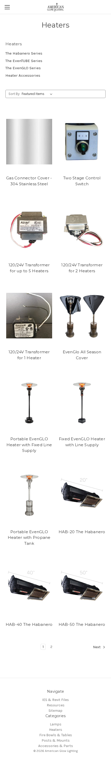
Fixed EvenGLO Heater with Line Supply (82, 441)
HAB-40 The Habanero (29, 624)
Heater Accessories (22, 75)
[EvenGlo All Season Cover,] (82, 315)
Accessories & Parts (55, 746)
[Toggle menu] (7, 7)
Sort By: (14, 94)
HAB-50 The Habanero (82, 624)
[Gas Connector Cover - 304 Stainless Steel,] (29, 141)
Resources (56, 705)
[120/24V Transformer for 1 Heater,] (29, 315)
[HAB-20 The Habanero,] (82, 495)
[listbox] (38, 94)
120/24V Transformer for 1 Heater (29, 354)
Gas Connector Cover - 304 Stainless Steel (29, 180)
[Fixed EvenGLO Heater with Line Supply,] (82, 402)
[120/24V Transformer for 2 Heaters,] (82, 228)
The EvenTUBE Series (23, 60)
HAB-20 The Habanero (82, 531)
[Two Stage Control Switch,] (82, 141)
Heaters (55, 729)
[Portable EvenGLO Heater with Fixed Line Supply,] (29, 402)
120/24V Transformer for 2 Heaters (81, 267)
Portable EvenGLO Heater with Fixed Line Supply (29, 444)
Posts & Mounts (56, 740)
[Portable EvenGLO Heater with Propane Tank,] (29, 495)
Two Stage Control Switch (81, 180)
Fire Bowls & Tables (55, 735)
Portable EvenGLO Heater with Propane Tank (29, 537)
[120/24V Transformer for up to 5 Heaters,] (29, 228)
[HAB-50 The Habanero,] (82, 588)
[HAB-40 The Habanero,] (29, 588)
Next (97, 647)
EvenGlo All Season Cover (82, 354)
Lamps (55, 724)
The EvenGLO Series (23, 68)
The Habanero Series (23, 53)
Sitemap (55, 710)
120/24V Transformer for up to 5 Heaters (29, 267)
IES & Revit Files (55, 700)
